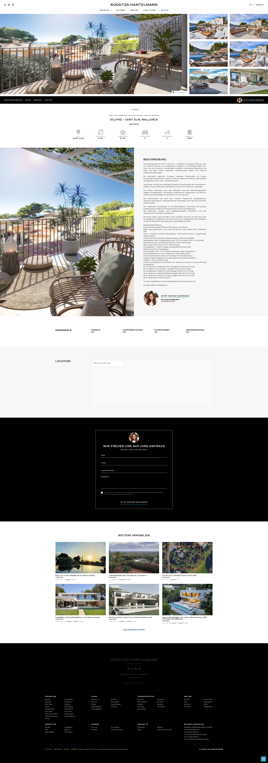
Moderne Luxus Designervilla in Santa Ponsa (77, 617)
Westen (188, 696)
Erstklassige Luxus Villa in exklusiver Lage (130, 617)
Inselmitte (143, 724)
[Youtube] (140, 668)
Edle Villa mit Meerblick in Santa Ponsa (75, 575)
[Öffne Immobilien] (110, 10)
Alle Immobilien (121, 115)
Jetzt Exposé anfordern (134, 502)
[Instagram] (132, 668)
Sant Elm (131, 115)
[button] (28, 100)
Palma (94, 696)
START (111, 115)
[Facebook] (128, 668)
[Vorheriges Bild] (58, 559)
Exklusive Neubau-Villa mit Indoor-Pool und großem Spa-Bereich (184, 618)
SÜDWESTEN (50, 696)
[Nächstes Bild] (103, 559)
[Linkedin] (136, 668)
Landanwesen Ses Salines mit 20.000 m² (128, 575)
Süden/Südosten (146, 696)
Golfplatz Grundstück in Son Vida (179, 575)
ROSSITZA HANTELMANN (134, 5)
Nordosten (50, 724)
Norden (95, 724)
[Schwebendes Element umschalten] (263, 758)
